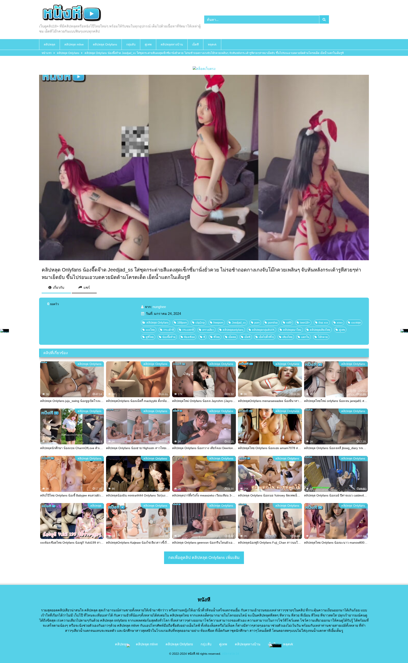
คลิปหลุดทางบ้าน (172, 44)
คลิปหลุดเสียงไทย (320, 329)
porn (257, 322)
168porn (182, 322)
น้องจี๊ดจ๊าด (169, 337)
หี (204, 337)
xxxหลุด (356, 322)
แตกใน (305, 337)
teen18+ (305, 322)
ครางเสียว (208, 329)
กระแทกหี (188, 329)
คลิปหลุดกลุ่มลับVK (263, 329)
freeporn (218, 322)
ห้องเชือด (189, 337)
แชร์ (86, 287)
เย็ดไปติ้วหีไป (266, 337)
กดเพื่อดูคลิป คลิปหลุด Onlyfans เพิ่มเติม (204, 557)
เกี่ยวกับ (58, 287)
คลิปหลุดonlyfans (233, 329)
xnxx (340, 322)
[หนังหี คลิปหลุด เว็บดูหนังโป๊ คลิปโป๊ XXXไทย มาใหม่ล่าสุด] (71, 13)
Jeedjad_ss (239, 322)
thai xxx (323, 322)
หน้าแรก (47, 53)
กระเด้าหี (168, 329)
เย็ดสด (232, 337)
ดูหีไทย (150, 337)
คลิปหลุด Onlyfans (105, 44)
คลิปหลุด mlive (74, 44)
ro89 (289, 322)
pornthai (273, 322)
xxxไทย (150, 329)
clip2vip (200, 322)
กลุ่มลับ (131, 44)
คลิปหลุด (49, 44)
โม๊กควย (323, 337)
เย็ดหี (195, 44)
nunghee (159, 307)
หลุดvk (212, 44)
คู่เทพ (148, 44)
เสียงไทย (287, 337)
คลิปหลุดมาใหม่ (292, 329)
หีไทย (217, 337)
